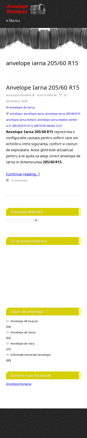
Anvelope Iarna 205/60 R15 (42, 87)
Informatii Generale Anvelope (30, 355)
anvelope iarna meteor (21, 120)
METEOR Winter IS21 (48, 126)
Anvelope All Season (24, 321)
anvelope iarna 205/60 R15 (62, 114)
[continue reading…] (22, 174)
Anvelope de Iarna (22, 107)
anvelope (16, 114)
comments (19, 180)
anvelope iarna (34, 114)
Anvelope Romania (18, 384)
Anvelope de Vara (22, 343)
